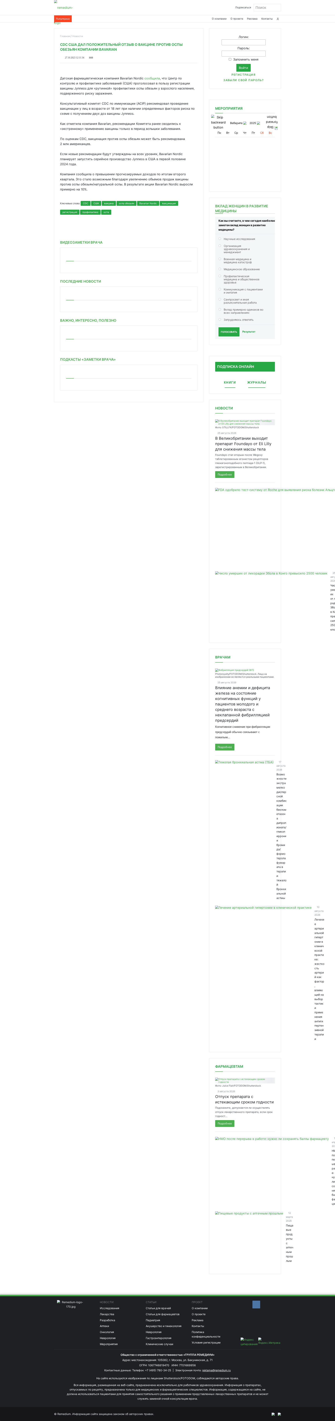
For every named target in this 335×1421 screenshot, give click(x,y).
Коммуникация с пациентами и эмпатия (243, 291)
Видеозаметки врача (81, 242)
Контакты (267, 18)
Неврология (108, 1338)
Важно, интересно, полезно (88, 320)
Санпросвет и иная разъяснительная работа (240, 301)
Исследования (109, 1308)
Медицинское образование (242, 269)
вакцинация (169, 203)
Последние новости (80, 281)
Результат (248, 331)
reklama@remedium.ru (216, 1370)
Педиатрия (153, 1320)
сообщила (152, 78)
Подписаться (243, 7)
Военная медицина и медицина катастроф (238, 260)
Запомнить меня (245, 59)
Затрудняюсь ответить (239, 319)
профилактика (90, 212)
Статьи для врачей (158, 1308)
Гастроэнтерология (158, 1338)
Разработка (107, 1320)
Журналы (256, 382)
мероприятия (229, 108)
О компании (219, 18)
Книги (230, 382)
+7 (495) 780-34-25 (158, 1370)
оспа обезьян (126, 203)
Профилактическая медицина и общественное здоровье (241, 279)
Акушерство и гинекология (163, 1326)
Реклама (252, 18)
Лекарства (107, 1314)
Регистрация (243, 74)
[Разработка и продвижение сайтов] (272, 1414)
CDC (85, 203)
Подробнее (225, 474)
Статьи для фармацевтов (163, 1314)
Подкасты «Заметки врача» (88, 359)
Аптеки (104, 1326)
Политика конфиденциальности (206, 1334)
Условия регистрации (206, 1342)
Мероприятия (109, 1344)
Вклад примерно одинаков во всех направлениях (243, 311)
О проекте (237, 18)
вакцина (109, 203)
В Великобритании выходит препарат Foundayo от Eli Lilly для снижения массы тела (243, 444)
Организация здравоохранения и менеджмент (237, 249)
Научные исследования (239, 239)
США (96, 203)
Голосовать (229, 331)
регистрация (69, 212)
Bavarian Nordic (148, 203)
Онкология (107, 1332)
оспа (106, 212)
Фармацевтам (229, 1066)
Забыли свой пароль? (243, 80)
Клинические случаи (159, 1344)
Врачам (222, 657)
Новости (224, 408)
